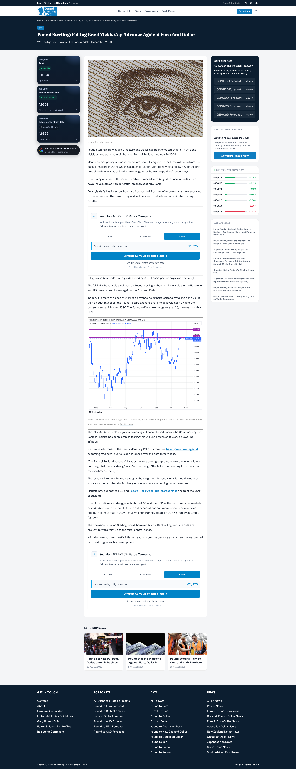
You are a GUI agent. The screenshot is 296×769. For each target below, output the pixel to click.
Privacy (239, 764)
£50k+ (182, 236)
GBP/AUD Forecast (235, 98)
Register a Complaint (50, 731)
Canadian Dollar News (221, 737)
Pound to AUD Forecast (109, 721)
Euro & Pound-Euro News (223, 711)
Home (40, 20)
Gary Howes (59, 42)
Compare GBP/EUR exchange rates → (145, 255)
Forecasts (151, 11)
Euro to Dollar (159, 721)
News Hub (124, 11)
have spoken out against (182, 449)
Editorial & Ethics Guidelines (55, 716)
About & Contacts (231, 3)
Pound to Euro (159, 706)
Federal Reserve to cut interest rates (153, 491)
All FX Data (157, 701)
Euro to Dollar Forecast (108, 716)
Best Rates (168, 11)
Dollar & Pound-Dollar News (225, 716)
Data (138, 11)
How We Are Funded (50, 711)
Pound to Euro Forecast (109, 706)
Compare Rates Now (235, 155)
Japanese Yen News (219, 742)
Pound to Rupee (160, 752)
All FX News (214, 701)
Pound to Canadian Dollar (166, 737)
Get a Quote (244, 11)
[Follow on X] (246, 3)
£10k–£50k (145, 236)
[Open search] (256, 11)
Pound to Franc (160, 747)
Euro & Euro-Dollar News (223, 721)
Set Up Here (126, 424)
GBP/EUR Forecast (235, 81)
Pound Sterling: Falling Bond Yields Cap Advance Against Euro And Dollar (102, 20)
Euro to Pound (159, 711)
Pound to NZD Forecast (108, 726)
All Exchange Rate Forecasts (112, 701)
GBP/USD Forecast (235, 89)
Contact (42, 701)
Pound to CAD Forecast (109, 731)
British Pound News (55, 20)
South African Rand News (223, 752)
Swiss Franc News (218, 747)
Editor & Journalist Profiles (54, 726)
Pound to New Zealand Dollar (168, 731)
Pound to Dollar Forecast (110, 711)
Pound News (215, 706)
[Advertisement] (235, 357)
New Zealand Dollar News (223, 731)
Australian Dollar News (221, 726)
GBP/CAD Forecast (235, 114)
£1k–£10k (109, 236)
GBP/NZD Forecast (235, 106)
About (41, 706)
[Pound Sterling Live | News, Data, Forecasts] (47, 11)
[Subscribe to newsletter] (256, 3)
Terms (248, 764)
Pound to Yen (158, 742)
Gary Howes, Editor (49, 721)
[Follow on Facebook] (251, 3)
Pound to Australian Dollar (167, 726)
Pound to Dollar (160, 716)
